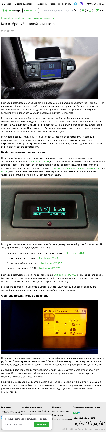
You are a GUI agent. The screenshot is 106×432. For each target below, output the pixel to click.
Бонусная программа (62, 419)
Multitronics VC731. (76, 253)
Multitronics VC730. (49, 258)
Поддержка (41, 4)
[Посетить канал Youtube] (95, 423)
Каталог (24, 411)
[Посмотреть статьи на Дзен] (102, 423)
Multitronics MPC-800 (64, 274)
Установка (55, 4)
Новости (15, 18)
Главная (5, 18)
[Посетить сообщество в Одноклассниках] (89, 423)
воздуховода (92, 168)
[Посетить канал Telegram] (75, 423)
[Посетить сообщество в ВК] (82, 423)
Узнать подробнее (13, 424)
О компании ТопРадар (40, 411)
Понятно (41, 424)
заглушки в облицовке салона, (68, 168)
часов (4, 171)
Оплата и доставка (24, 4)
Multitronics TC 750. (52, 263)
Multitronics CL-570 (38, 161)
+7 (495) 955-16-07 (10, 412)
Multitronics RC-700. (50, 268)
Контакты (66, 4)
